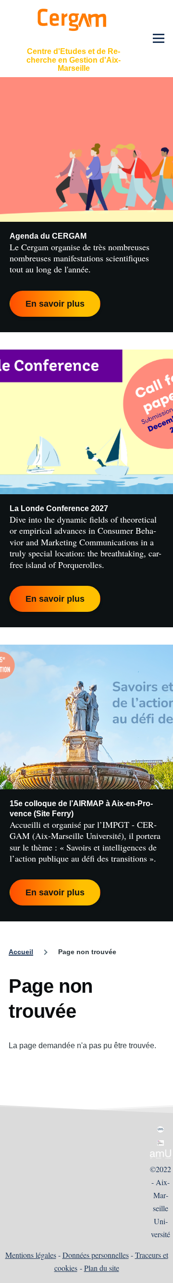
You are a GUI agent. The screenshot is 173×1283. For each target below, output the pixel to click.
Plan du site (101, 1268)
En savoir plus (55, 304)
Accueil (21, 952)
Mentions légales (30, 1255)
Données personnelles (95, 1255)
